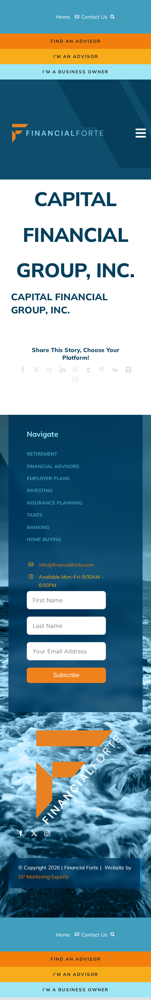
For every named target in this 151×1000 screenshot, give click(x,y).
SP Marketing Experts (43, 876)
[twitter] (34, 833)
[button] (112, 17)
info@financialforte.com (66, 564)
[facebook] (21, 833)
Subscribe (66, 675)
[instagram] (47, 833)
